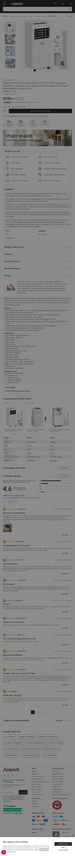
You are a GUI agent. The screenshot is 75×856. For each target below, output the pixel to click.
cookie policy (44, 850)
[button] (3, 852)
